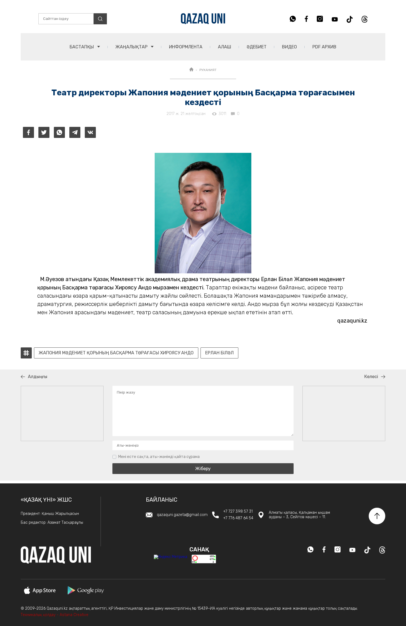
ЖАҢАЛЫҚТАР (132, 46)
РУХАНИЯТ (208, 70)
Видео (289, 46)
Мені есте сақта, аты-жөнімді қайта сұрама (159, 457)
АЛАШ (224, 46)
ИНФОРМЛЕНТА (185, 46)
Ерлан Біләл (219, 352)
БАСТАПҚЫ (82, 46)
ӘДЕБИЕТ (257, 46)
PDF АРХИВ (324, 46)
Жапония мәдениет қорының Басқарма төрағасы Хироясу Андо (116, 352)
